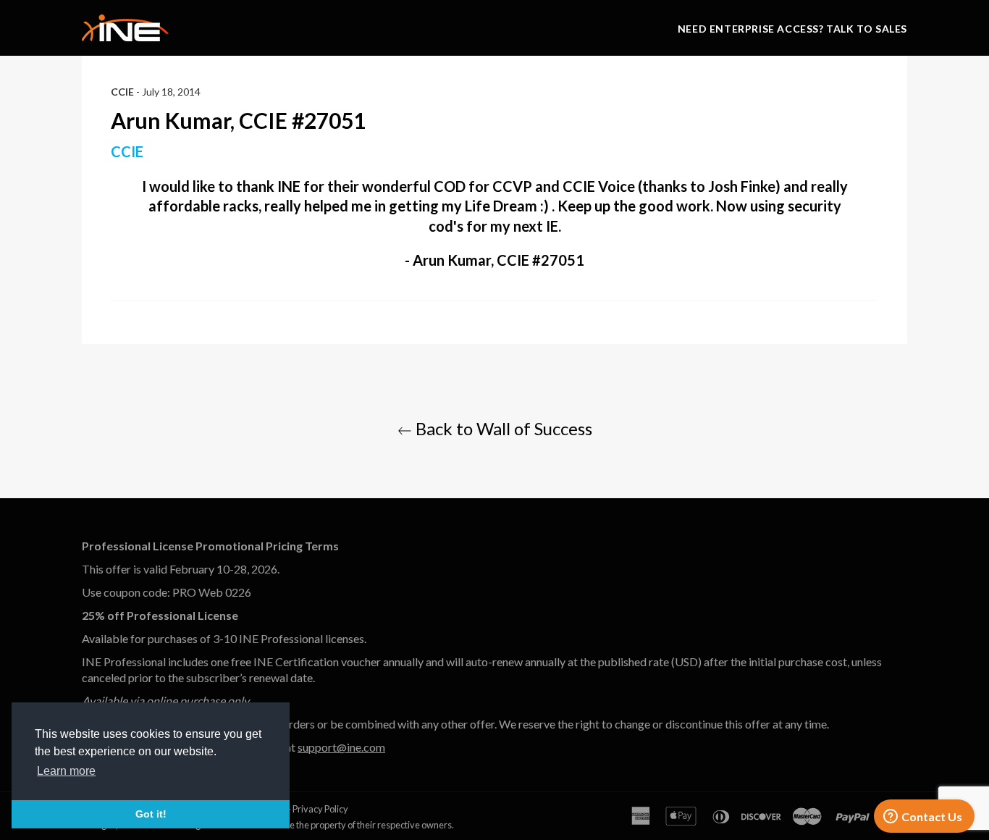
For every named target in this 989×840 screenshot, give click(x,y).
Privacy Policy (320, 809)
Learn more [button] (66, 771)
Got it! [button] (151, 814)
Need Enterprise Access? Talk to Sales (792, 28)
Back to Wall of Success (502, 428)
